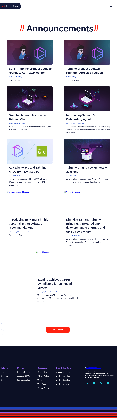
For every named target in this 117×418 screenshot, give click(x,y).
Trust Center (42, 384)
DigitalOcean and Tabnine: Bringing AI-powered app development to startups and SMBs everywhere (85, 225)
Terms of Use (42, 380)
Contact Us (5, 380)
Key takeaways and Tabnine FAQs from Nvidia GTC (27, 169)
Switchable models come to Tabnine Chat (27, 117)
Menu (112, 6)
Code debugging (63, 380)
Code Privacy (42, 372)
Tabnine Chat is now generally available (86, 169)
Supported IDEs (23, 376)
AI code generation (64, 372)
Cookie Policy (43, 388)
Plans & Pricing (23, 372)
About (3, 372)
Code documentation (64, 384)
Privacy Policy (43, 376)
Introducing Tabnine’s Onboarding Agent (80, 117)
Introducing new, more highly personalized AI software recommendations (28, 223)
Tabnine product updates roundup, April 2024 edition (84, 70)
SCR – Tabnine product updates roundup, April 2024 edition (30, 70)
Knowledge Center (64, 368)
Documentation (23, 380)
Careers (4, 376)
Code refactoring (63, 376)
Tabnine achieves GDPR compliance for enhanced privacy (54, 283)
